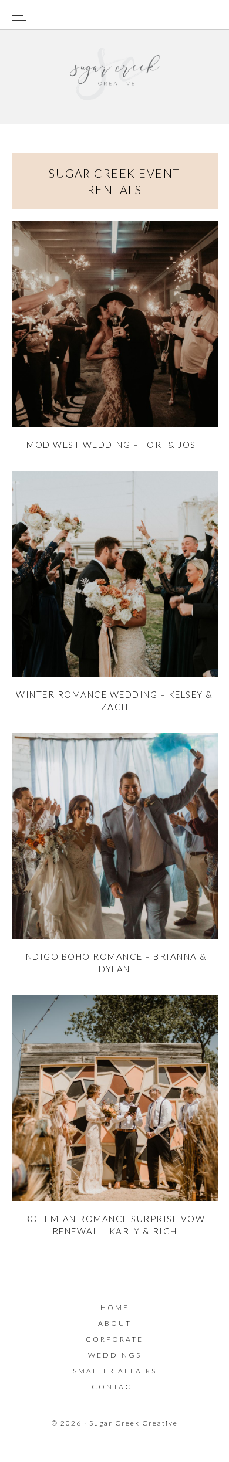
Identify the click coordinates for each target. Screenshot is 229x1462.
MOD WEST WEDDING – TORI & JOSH (114, 444)
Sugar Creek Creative (114, 74)
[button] (114, 15)
